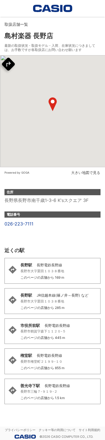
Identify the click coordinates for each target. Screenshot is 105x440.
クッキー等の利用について (57, 430)
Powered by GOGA (16, 172)
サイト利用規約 (89, 430)
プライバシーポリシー (20, 430)
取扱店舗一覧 (16, 24)
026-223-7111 (18, 224)
